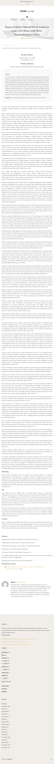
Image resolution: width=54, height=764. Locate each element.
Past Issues (4, 689)
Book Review (5, 652)
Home (3, 45)
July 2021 (4, 729)
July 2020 (4, 740)
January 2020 (5, 742)
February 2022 (5, 724)
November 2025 (6, 706)
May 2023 (4, 719)
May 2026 (4, 704)
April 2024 (4, 714)
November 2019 (6, 745)
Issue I (5, 661)
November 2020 (6, 737)
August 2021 (5, 727)
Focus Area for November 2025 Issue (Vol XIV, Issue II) (15, 644)
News (3, 655)
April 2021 (4, 732)
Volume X (4, 675)
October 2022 (5, 722)
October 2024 (5, 711)
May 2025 (4, 709)
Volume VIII (5, 672)
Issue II (25, 38)
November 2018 (6, 747)
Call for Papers (5, 686)
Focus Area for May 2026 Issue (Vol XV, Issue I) (13, 641)
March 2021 (5, 734)
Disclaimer (4, 691)
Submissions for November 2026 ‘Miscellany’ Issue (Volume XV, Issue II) (20, 639)
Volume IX (29, 38)
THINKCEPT (10, 759)
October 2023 (5, 716)
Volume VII (4, 667)
